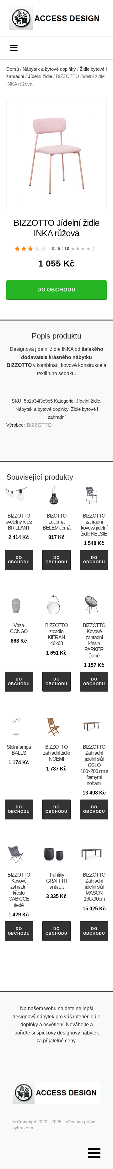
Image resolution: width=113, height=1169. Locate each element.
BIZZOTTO (39, 425)
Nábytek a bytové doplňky (49, 69)
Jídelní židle (40, 76)
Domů (12, 69)
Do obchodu (56, 289)
